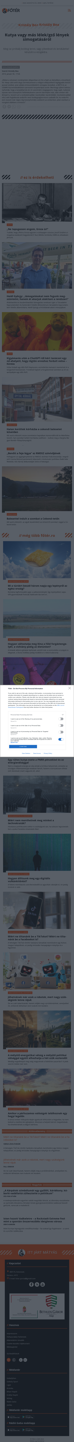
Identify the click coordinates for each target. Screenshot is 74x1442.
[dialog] (37, 721)
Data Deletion (26, 753)
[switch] (60, 719)
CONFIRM (23, 746)
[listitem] (37, 715)
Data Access (37, 753)
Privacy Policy (48, 753)
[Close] (70, 689)
